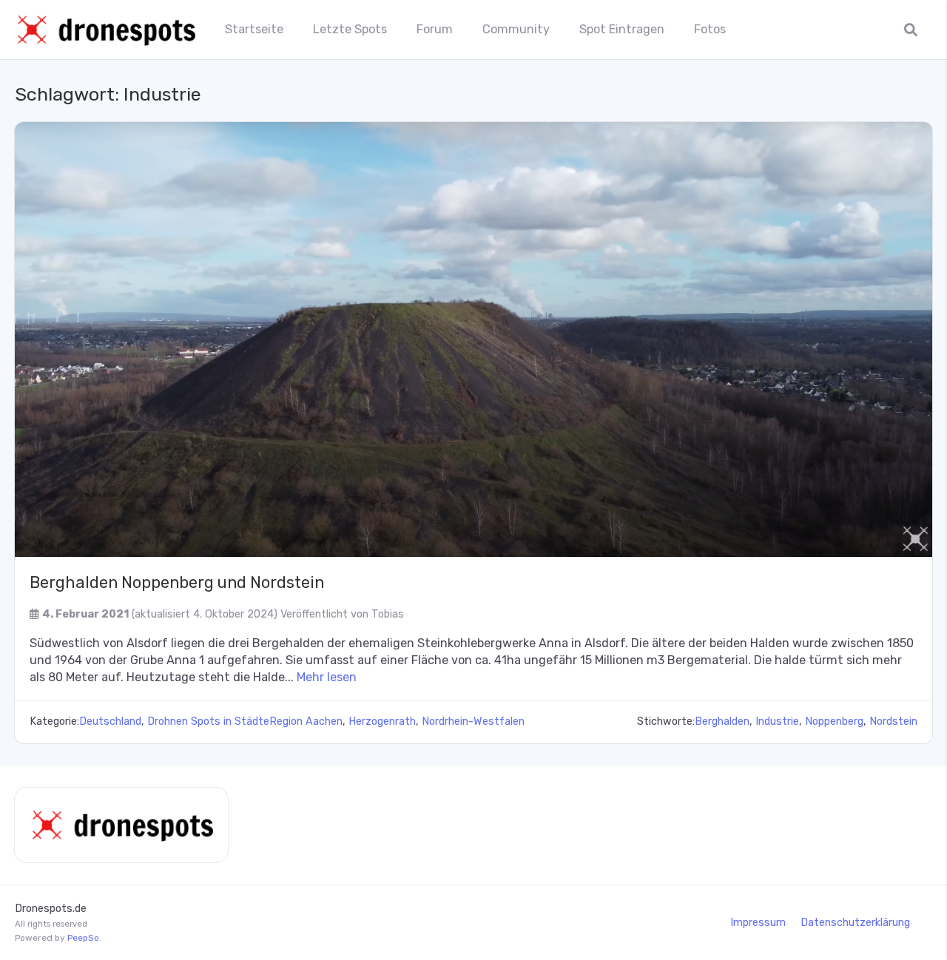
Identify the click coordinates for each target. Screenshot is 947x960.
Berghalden (722, 721)
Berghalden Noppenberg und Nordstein (177, 582)
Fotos (710, 29)
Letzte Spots (350, 29)
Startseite (254, 29)
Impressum (758, 922)
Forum (435, 29)
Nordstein (893, 721)
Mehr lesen (327, 677)
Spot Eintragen (621, 29)
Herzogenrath (382, 721)
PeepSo (83, 938)
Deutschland (110, 721)
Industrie (777, 721)
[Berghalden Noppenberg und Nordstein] (473, 339)
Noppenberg (834, 721)
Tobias (387, 614)
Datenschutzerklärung (855, 922)
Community (516, 29)
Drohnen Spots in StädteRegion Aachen (245, 721)
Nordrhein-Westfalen (473, 721)
